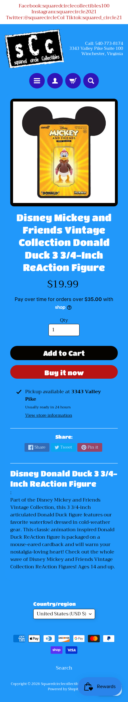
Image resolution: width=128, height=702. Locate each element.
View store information (48, 415)
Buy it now (64, 373)
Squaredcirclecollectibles (62, 684)
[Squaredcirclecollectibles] (34, 48)
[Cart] (73, 80)
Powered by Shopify (64, 689)
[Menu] (37, 80)
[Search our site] (91, 80)
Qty (64, 320)
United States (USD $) (61, 613)
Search (64, 668)
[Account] (55, 80)
